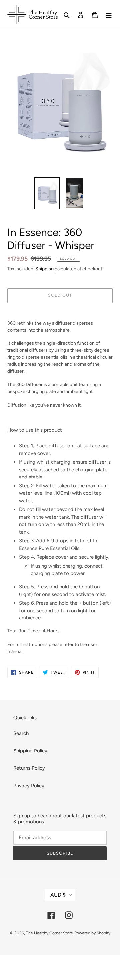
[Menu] (109, 14)
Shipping (44, 268)
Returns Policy (29, 768)
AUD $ (58, 895)
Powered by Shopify (92, 933)
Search (21, 733)
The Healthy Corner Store (49, 933)
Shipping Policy (30, 751)
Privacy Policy (28, 786)
